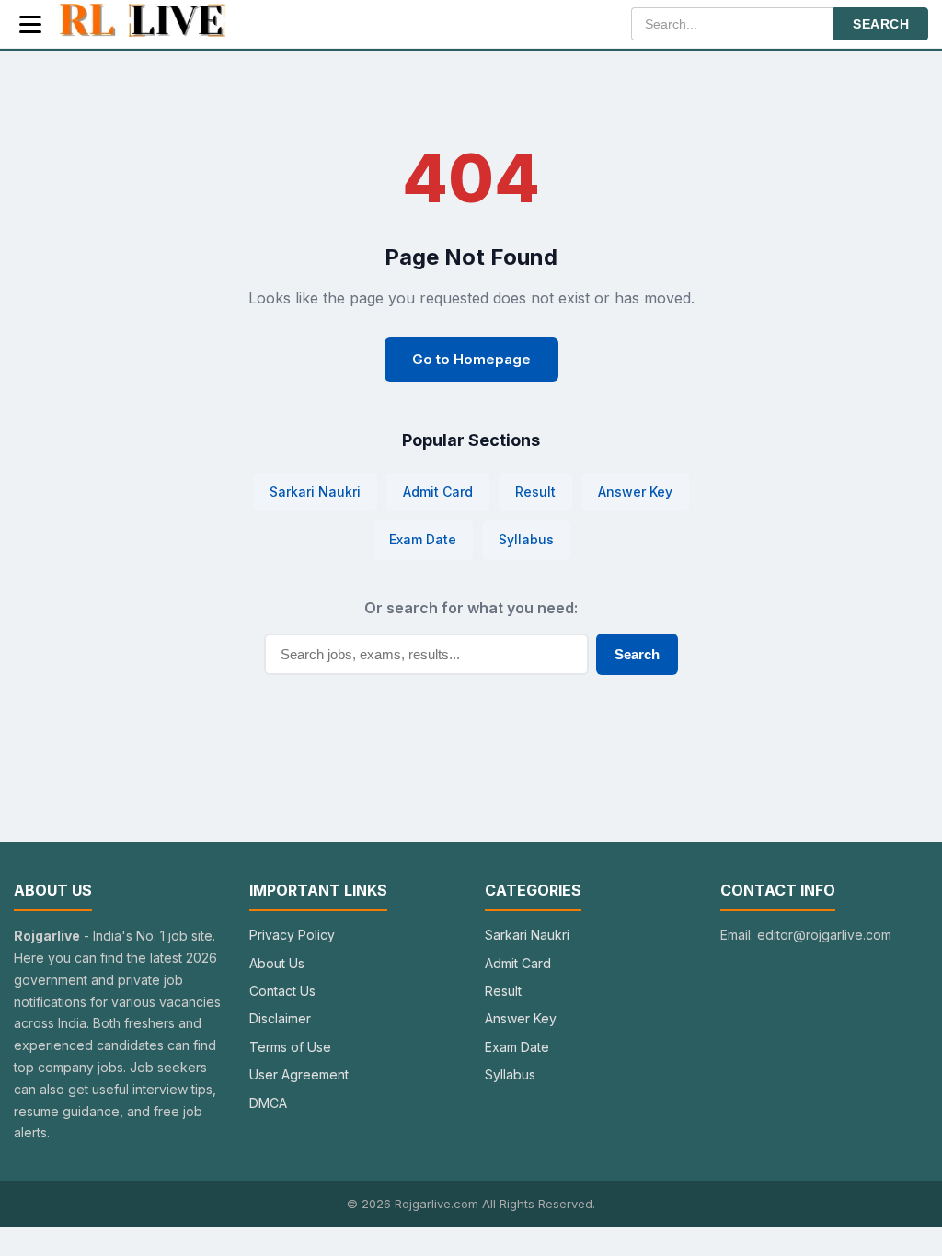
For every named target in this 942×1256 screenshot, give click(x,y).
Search (637, 654)
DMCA (268, 1103)
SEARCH (881, 24)
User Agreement (299, 1074)
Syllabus (526, 539)
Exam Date (422, 539)
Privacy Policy (292, 934)
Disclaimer (280, 1018)
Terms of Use (290, 1047)
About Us (276, 963)
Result (535, 491)
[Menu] (30, 24)
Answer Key (635, 491)
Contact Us (282, 991)
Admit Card (438, 491)
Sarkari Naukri (315, 491)
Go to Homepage (471, 359)
